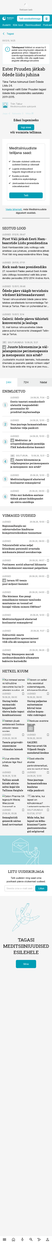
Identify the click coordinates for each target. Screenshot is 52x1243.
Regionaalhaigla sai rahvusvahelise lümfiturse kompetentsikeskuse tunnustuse (21, 529)
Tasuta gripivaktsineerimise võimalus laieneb (12, 746)
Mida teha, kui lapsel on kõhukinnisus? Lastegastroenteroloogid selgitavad (37, 824)
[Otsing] (31, 1239)
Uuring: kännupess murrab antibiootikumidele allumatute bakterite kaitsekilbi (20, 658)
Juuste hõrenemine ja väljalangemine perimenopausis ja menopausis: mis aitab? (25, 351)
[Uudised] (13, 1239)
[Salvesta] (48, 397)
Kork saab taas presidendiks (24, 267)
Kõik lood (18, 25)
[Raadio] (22, 1239)
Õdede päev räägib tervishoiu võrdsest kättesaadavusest (25, 293)
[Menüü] (4, 1239)
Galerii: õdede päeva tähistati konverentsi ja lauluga (25, 321)
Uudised (6, 234)
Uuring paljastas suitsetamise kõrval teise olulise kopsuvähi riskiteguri (37, 708)
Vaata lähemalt (14, 209)
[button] (19, 888)
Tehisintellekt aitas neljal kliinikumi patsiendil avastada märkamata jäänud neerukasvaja (21, 549)
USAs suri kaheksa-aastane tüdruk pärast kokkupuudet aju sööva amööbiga (26, 499)
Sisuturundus (16, 342)
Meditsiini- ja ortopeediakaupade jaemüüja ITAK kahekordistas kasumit (27, 444)
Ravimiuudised (33, 25)
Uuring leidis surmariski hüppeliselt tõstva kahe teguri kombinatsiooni (13, 708)
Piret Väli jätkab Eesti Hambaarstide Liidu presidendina (25, 241)
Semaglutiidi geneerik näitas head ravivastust (12, 821)
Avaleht (6, 25)
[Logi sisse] (47, 1239)
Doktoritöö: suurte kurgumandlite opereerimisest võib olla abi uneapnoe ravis (20, 638)
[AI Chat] (39, 1239)
